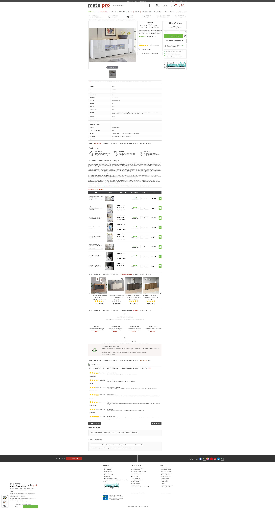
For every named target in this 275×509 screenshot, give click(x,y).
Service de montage (165, 476)
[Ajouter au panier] (160, 199)
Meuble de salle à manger (100, 20)
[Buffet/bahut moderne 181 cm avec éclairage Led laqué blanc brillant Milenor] (109, 208)
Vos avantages (164, 480)
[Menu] (7, 496)
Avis (149, 82)
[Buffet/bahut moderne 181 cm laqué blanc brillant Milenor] (109, 217)
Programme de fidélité (137, 480)
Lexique (163, 483)
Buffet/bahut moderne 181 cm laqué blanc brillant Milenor (95, 217)
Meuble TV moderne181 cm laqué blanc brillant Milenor (95, 266)
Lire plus (96, 331)
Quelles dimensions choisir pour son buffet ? (123, 448)
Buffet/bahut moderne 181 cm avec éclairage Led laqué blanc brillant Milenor (95, 208)
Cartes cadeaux (136, 483)
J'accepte (31, 506)
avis (151, 44)
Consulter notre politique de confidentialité (18, 501)
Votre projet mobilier (166, 486)
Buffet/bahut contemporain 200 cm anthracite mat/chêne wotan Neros (99, 297)
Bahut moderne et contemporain (129, 20)
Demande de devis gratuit (138, 468)
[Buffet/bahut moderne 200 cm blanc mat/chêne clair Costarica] (151, 285)
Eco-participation (136, 478)
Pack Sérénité (135, 481)
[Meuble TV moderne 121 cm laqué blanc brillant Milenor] (109, 256)
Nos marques (107, 476)
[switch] (4, 506)
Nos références (107, 473)
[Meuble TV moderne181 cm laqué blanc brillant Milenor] (109, 266)
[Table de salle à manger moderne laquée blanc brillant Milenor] (109, 246)
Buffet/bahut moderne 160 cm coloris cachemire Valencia (116, 297)
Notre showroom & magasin (110, 478)
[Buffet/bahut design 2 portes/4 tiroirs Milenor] (112, 74)
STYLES (113, 432)
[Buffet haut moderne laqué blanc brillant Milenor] (109, 237)
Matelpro (90, 20)
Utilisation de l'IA (136, 476)
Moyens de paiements (166, 471)
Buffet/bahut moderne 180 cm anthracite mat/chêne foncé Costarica (133, 297)
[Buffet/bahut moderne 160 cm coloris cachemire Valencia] (116, 285)
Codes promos (135, 485)
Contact (180, 1)
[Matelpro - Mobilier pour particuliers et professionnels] (99, 5)
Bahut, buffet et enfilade (114, 20)
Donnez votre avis (155, 45)
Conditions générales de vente (139, 471)
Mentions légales (136, 469)
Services (135, 82)
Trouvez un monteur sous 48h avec (150, 53)
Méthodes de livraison (166, 469)
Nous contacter (107, 469)
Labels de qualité (165, 478)
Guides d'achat (164, 481)
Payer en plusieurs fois (166, 473)
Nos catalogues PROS (109, 474)
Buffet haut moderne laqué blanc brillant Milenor (95, 237)
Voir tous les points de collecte (108, 354)
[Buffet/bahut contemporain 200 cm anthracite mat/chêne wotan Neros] (99, 285)
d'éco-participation (178, 27)
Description (97, 82)
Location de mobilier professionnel (140, 486)
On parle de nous (108, 471)
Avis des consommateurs (167, 485)
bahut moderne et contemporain (148, 170)
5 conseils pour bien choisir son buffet (134, 444)
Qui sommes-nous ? (108, 468)
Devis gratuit (172, 1)
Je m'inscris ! (74, 459)
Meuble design (120, 432)
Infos (90, 82)
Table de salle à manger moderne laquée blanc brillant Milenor (95, 245)
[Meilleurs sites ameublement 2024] (111, 485)
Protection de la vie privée (138, 473)
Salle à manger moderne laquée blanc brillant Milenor (96, 197)
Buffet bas (128, 432)
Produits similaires (126, 82)
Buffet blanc (135, 432)
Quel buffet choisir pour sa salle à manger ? (101, 448)
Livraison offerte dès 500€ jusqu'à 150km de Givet (138, 1)
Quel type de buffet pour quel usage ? (114, 444)
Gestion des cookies (137, 474)
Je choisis (16, 506)
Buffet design (107, 432)
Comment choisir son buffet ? (97, 444)
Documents (143, 82)
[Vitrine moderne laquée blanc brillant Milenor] (109, 227)
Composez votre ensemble (110, 82)
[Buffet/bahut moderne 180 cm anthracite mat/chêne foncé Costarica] (133, 285)
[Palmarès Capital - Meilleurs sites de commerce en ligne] (175, 64)
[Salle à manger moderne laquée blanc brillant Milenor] (109, 198)
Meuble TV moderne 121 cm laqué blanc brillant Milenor (95, 256)
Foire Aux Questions (166, 468)
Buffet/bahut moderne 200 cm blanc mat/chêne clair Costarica (150, 297)
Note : (140, 44)
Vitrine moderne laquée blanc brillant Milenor (95, 227)
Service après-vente (165, 474)
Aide (186, 1)
